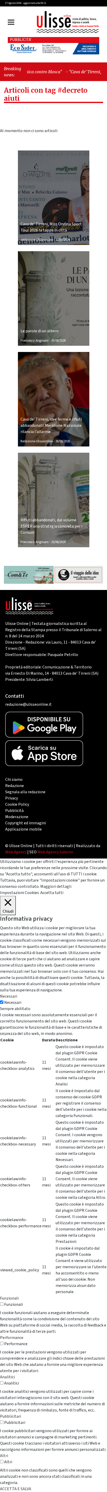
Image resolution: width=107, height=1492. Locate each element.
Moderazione (16, 817)
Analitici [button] (7, 1377)
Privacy (11, 798)
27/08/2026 (62, 239)
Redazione (14, 786)
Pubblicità (14, 810)
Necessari (12, 1002)
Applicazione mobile (23, 829)
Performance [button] (11, 1337)
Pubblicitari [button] (10, 1416)
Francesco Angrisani (35, 340)
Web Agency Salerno (55, 852)
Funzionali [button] (9, 1298)
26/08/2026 (58, 340)
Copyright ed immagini (25, 823)
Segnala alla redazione (25, 792)
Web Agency (15, 852)
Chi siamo (14, 779)
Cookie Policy (17, 804)
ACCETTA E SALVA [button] (15, 1489)
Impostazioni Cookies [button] (19, 893)
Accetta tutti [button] (51, 893)
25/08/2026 (58, 542)
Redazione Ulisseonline (37, 239)
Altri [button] (4, 1456)
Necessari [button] (8, 996)
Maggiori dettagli (55, 886)
